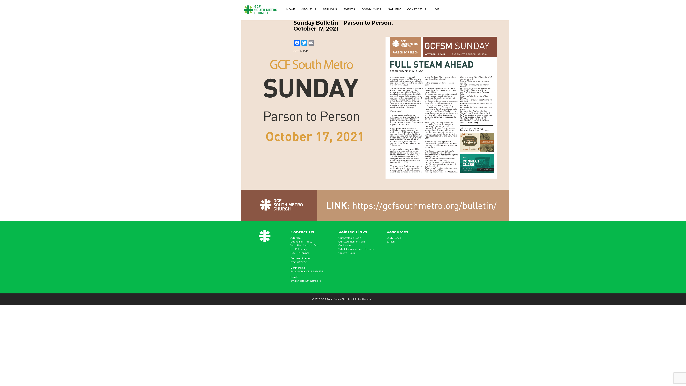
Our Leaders (345, 245)
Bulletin (390, 241)
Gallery (394, 9)
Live (436, 9)
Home (290, 9)
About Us (308, 9)
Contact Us (416, 9)
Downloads (371, 9)
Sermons (330, 9)
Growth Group (346, 252)
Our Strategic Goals (349, 237)
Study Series (393, 237)
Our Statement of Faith (351, 241)
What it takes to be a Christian (356, 249)
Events (349, 9)
